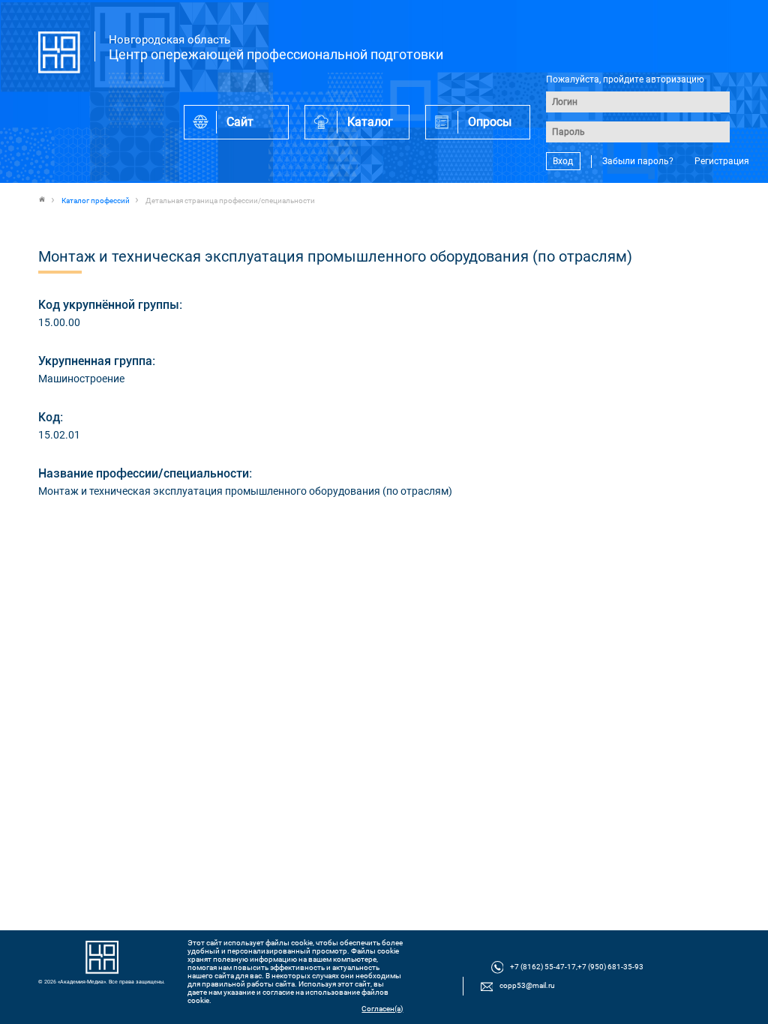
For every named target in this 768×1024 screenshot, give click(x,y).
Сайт (240, 122)
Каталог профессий (96, 200)
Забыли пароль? (638, 161)
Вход (563, 161)
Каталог (370, 122)
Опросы (490, 122)
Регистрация (721, 161)
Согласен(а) (382, 1009)
